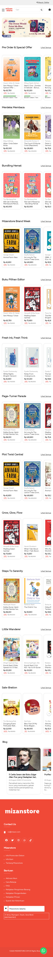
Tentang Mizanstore (14, 863)
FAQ (8, 886)
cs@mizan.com (14, 832)
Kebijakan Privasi (13, 897)
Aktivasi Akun (11, 878)
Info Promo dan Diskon (15, 856)
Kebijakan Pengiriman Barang (18, 889)
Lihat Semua (46, 47)
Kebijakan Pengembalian (16, 893)
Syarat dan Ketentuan (15, 901)
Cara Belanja (11, 882)
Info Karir (9, 859)
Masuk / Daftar (43, 2)
